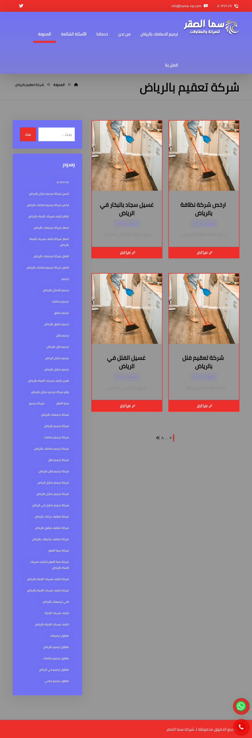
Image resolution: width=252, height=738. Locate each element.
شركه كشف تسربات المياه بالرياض (48, 590)
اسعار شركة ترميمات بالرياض (51, 227)
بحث (28, 134)
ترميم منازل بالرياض (56, 369)
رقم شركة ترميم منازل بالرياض (50, 392)
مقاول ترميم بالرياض (56, 647)
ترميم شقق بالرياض (56, 324)
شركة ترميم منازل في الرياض (50, 505)
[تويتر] (21, 6)
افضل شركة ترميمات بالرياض (51, 256)
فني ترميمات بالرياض (56, 601)
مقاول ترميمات (59, 635)
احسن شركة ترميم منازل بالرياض (49, 193)
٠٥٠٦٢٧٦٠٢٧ (62, 182)
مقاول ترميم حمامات (56, 658)
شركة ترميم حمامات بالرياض (51, 448)
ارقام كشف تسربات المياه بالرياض (48, 216)
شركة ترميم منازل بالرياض (52, 494)
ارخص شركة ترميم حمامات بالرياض (48, 205)
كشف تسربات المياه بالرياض (52, 624)
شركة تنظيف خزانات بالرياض (52, 516)
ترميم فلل (62, 335)
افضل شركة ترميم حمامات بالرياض (48, 267)
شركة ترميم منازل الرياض (53, 482)
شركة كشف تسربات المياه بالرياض (48, 579)
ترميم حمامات (60, 301)
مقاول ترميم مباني (57, 681)
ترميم (65, 279)
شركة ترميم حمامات (56, 437)
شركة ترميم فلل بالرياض (54, 471)
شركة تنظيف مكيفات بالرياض (50, 539)
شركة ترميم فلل (58, 460)
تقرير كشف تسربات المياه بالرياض (48, 380)
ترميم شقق (61, 312)
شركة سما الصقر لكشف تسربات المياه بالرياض (49, 564)
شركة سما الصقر (58, 550)
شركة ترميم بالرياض (56, 426)
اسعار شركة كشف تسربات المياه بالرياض (49, 242)
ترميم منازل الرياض (57, 358)
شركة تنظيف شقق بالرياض (52, 528)
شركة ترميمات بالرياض (55, 414)
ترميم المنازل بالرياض (56, 290)
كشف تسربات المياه (57, 613)
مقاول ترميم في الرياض (54, 669)
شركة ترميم (36, 403)
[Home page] (76, 84)
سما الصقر (62, 403)
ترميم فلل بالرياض (58, 346)
